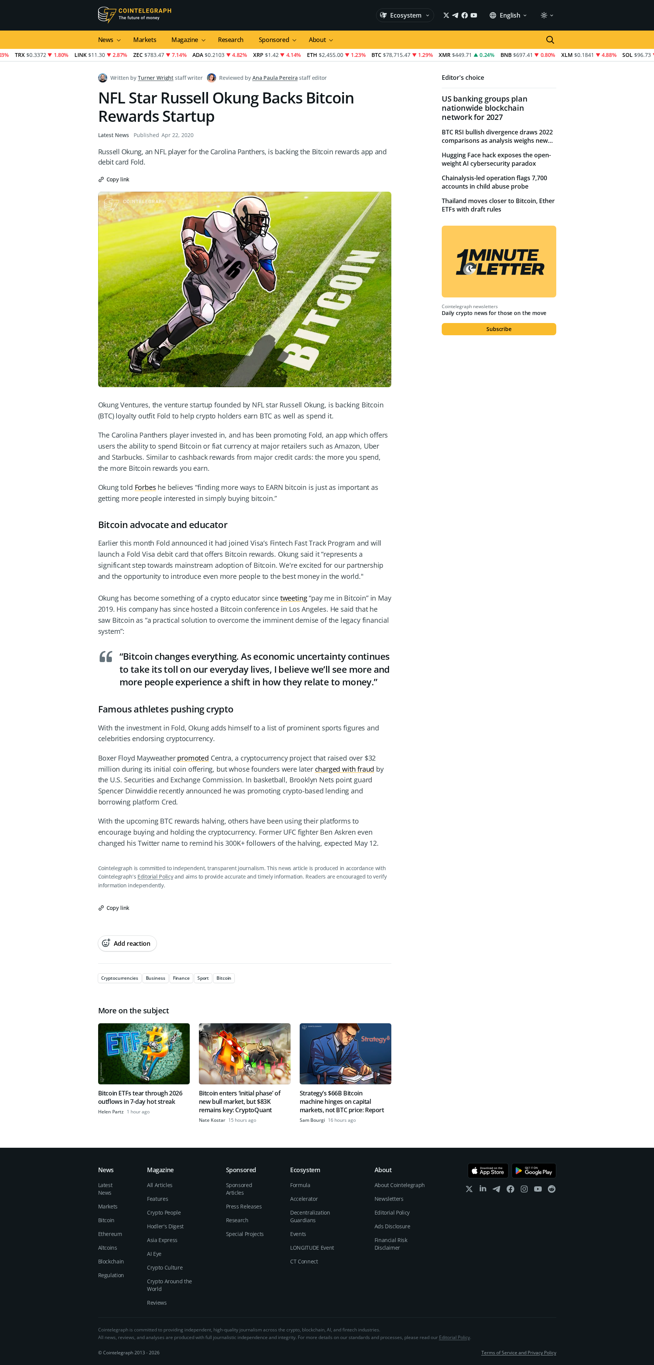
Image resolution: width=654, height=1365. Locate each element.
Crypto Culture (164, 1267)
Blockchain (111, 1261)
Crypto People (164, 1212)
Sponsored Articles (239, 1188)
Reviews (157, 1302)
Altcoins (107, 1247)
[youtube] (538, 1190)
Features (157, 1198)
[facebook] (510, 1190)
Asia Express (162, 1240)
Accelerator (304, 1198)
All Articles (160, 1185)
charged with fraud (345, 769)
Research (231, 40)
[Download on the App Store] (488, 1170)
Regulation (111, 1275)
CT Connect (304, 1261)
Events (298, 1233)
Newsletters (389, 1198)
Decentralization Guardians (310, 1216)
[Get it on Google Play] (534, 1170)
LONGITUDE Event (312, 1247)
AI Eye (154, 1253)
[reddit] (551, 1190)
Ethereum (110, 1233)
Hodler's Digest (165, 1226)
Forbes (145, 487)
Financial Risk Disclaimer (391, 1243)
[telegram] (496, 1190)
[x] (469, 1190)
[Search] (550, 40)
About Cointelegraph (400, 1185)
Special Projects (245, 1233)
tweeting (293, 598)
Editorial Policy (155, 876)
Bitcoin (106, 1220)
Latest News (113, 135)
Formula (300, 1185)
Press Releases (244, 1206)
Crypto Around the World (169, 1285)
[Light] (546, 15)
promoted (193, 757)
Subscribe (499, 329)
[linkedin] (483, 1190)
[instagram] (524, 1190)
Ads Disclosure (392, 1226)
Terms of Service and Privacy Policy (518, 1352)
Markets (144, 40)
